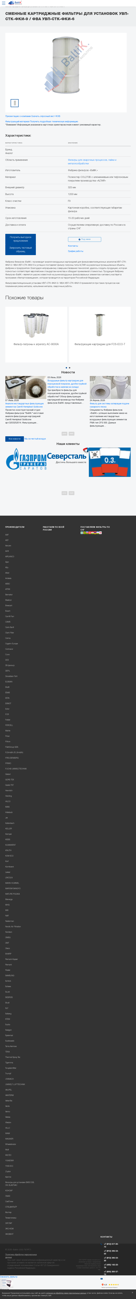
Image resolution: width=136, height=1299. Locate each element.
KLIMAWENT (10, 845)
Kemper (8, 834)
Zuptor (8, 1172)
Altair (7, 573)
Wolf (7, 1150)
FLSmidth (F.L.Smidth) (14, 752)
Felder (7, 720)
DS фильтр (9, 665)
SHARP (8, 954)
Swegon (8, 1030)
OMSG (7, 938)
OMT (7, 943)
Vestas (7, 1117)
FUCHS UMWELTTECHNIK (16, 769)
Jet (6, 818)
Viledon (8, 1123)
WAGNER (9, 1139)
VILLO (7, 1128)
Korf (6, 861)
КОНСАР (8, 1191)
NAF (7, 916)
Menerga (8, 899)
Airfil (7, 551)
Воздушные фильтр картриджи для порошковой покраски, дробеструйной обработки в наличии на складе (67, 384)
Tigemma (9, 1063)
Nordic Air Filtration (13, 927)
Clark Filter (9, 633)
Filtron (7, 742)
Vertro (7, 1112)
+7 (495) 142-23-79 (111, 1266)
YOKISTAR (9, 1161)
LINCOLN (9, 878)
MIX (6, 910)
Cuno (7, 655)
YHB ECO (9, 1166)
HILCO (7, 801)
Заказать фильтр (8, 1277)
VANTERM (9, 1095)
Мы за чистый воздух (35, 439)
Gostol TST (9, 785)
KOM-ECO (9, 856)
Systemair (9, 1035)
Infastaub (8, 812)
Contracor (9, 649)
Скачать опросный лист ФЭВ (45, 116)
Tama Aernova (11, 1046)
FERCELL (9, 725)
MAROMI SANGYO (12, 889)
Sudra (7, 1025)
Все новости (14, 439)
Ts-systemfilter (10, 1068)
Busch (7, 611)
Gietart (8, 774)
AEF (7, 540)
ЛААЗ (7, 1196)
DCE (7, 660)
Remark (8, 965)
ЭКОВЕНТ (9, 1234)
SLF (6, 1008)
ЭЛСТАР (8, 1223)
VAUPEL (8, 1090)
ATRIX (7, 589)
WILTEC (8, 1155)
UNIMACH (9, 1079)
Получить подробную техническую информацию (54, 122)
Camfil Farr (9, 616)
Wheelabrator (10, 1144)
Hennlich (8, 791)
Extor (7, 709)
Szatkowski (9, 1041)
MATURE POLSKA (12, 894)
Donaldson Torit (11, 676)
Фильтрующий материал (17, 122)
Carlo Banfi (9, 627)
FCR (7, 714)
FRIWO (8, 763)
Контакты (73, 246)
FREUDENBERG (12, 758)
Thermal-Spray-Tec (12, 1057)
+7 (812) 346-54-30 (111, 1259)
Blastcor (8, 600)
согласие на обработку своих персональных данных (66, 1293)
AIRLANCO (9, 557)
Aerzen (8, 546)
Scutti (7, 992)
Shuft (7, 1003)
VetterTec (8, 1101)
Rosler (7, 970)
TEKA (7, 1052)
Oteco (7, 948)
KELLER (8, 829)
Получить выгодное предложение (20, 239)
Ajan (7, 562)
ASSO (7, 584)
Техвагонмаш (10, 1218)
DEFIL (7, 671)
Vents (7, 1106)
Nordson (8, 932)
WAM (7, 1133)
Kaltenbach (9, 823)
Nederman (9, 921)
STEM (7, 1019)
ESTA (7, 698)
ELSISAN (8, 682)
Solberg (8, 1014)
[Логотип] (15, 3)
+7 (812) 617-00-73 (111, 1245)
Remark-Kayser (11, 959)
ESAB (7, 693)
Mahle (7, 731)
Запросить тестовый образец (20, 250)
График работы (75, 251)
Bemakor (9, 595)
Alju (6, 567)
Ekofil (7, 687)
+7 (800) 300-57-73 (111, 1273)
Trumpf (8, 1074)
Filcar (7, 736)
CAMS (7, 622)
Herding (8, 796)
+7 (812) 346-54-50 (111, 1252)
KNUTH (8, 850)
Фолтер (8, 1212)
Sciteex (8, 986)
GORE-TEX (9, 780)
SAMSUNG (9, 976)
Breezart (8, 606)
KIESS (7, 840)
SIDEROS (9, 997)
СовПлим (9, 1202)
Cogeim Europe (11, 644)
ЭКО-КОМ (9, 1229)
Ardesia (8, 578)
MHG (7, 905)
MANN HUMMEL (12, 883)
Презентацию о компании (18, 116)
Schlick (8, 981)
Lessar (7, 872)
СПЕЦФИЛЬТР (11, 1207)
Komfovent (9, 867)
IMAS (7, 807)
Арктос (8, 1177)
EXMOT (8, 704)
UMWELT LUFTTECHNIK (15, 1084)
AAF (7, 535)
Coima (7, 638)
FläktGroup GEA (11, 747)
